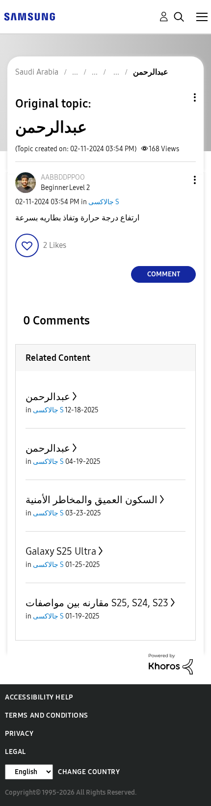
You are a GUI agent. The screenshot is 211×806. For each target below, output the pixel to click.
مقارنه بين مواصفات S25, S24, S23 (97, 603)
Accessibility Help (39, 697)
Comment (163, 274)
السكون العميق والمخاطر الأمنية (92, 500)
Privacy (19, 733)
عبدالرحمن (48, 397)
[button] (178, 180)
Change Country (89, 772)
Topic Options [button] (178, 97)
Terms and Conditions (46, 715)
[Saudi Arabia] (29, 16)
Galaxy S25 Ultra (61, 551)
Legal (15, 752)
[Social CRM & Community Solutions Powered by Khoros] (171, 663)
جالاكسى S (103, 202)
